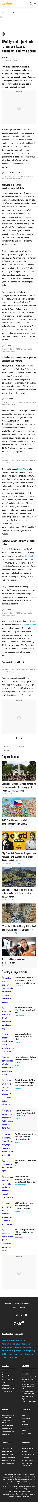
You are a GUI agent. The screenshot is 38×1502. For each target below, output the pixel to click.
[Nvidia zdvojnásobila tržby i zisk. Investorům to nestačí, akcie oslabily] (8, 1066)
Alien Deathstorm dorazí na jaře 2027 (25, 1161)
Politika (5, 1409)
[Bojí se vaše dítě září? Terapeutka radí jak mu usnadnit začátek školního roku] (8, 1187)
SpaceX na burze (7, 1448)
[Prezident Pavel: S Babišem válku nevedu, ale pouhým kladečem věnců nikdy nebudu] (8, 990)
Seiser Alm (21, 469)
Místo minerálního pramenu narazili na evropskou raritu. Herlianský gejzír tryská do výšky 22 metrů (19, 787)
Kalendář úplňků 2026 (8, 1388)
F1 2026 (24, 1427)
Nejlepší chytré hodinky (9, 1457)
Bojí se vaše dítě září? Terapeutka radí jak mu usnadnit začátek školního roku (25, 1179)
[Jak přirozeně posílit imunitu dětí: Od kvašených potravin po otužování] (8, 1240)
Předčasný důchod (27, 1448)
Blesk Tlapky (18, 1340)
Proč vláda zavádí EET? (8, 1426)
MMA (23, 1415)
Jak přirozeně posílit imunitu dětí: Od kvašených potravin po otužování (25, 1232)
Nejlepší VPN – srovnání (9, 1460)
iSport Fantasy (12, 1343)
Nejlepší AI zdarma (7, 1454)
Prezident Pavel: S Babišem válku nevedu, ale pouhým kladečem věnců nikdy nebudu (25, 980)
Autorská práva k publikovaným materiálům (18, 1484)
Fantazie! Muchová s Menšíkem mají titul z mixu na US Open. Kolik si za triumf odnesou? (25, 1082)
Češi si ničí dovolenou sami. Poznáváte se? (14, 960)
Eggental (29, 556)
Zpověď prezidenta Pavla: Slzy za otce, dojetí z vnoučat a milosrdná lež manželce (25, 1136)
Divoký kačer (5, 1434)
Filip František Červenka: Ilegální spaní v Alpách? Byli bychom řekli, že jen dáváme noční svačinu (19, 856)
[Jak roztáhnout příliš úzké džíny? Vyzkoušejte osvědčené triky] (8, 1018)
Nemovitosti (11, 1347)
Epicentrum (5, 1372)
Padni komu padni (7, 1428)
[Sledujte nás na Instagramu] (16, 1315)
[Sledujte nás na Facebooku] (12, 1315)
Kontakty (8, 1303)
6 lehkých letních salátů (29, 1402)
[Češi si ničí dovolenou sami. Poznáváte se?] (19, 946)
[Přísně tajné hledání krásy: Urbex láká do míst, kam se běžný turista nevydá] (19, 913)
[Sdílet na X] (21, 738)
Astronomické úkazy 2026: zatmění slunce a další (28, 1386)
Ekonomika (26, 1442)
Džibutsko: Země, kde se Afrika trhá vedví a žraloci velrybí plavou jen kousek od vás (17, 893)
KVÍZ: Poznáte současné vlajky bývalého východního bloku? (15, 821)
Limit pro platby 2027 (28, 1454)
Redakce (18, 1303)
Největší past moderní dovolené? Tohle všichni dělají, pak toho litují (25, 1113)
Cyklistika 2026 (26, 1433)
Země (14, 13)
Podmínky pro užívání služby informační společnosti (18, 1486)
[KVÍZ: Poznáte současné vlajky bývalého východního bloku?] (19, 807)
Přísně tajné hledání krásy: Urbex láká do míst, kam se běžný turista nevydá (19, 927)
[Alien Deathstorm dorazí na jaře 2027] (8, 1166)
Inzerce (26, 1303)
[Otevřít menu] (35, 3)
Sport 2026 (26, 1409)
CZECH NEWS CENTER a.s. (26, 1474)
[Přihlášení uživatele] (31, 3)
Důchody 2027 (26, 1457)
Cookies (30, 1489)
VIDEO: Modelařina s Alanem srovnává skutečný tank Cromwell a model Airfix (24, 1206)
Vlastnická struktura (25, 1491)
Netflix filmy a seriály (8, 1463)
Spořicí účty (25, 1451)
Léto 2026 (25, 1365)
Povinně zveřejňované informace (19, 1496)
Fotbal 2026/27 (26, 1418)
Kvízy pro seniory (7, 1385)
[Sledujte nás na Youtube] (26, 1315)
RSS (14, 1307)
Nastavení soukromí (12, 1491)
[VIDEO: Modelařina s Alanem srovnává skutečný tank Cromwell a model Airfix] (8, 1214)
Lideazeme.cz (6, 13)
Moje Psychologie (7, 1340)
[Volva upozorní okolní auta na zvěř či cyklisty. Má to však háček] (8, 1043)
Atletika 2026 (25, 1430)
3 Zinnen (25, 625)
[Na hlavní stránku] (7, 3)
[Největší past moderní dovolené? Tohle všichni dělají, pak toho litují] (8, 1119)
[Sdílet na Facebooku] (16, 738)
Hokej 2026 (25, 1421)
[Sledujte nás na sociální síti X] (21, 1315)
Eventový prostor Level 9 (15, 1354)
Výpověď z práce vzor (8, 1431)
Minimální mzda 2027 (28, 1460)
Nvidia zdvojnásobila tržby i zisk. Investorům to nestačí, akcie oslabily (25, 1059)
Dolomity (32, 625)
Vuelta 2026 (13, 1357)
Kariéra (22, 1307)
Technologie (6, 1442)
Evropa (22, 13)
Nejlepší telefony (7, 1451)
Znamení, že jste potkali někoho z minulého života (29, 1379)
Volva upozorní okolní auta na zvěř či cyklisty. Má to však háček (24, 1036)
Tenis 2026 (25, 1424)
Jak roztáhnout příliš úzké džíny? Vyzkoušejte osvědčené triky (25, 1010)
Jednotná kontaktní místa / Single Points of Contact (18, 1494)
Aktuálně (5, 1365)
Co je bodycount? (7, 1391)
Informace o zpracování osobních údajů (15, 1489)
